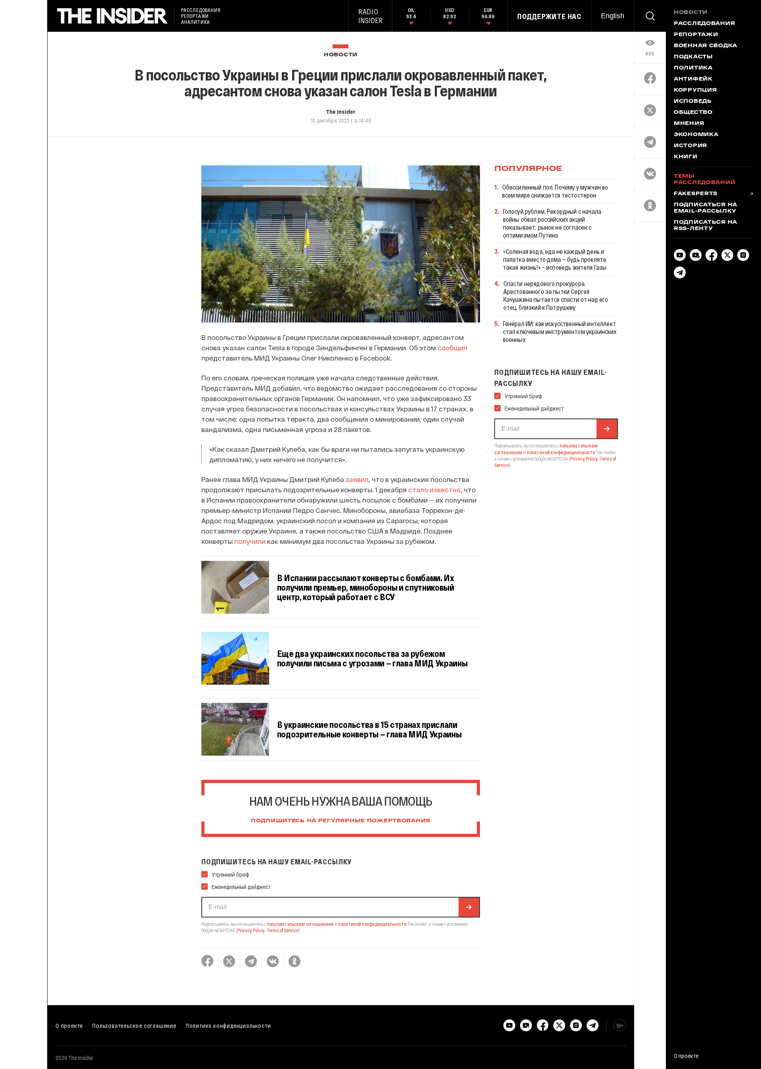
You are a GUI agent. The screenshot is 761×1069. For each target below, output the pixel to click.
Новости (341, 55)
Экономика (696, 134)
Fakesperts (695, 194)
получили (250, 541)
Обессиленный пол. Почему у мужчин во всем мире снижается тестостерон (555, 191)
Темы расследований (704, 179)
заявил (357, 479)
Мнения (689, 123)
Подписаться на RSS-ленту (705, 225)
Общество (693, 112)
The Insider (341, 111)
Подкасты (693, 57)
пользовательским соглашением (300, 924)
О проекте (69, 1025)
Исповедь (693, 101)
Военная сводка (705, 46)
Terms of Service (282, 930)
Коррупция (695, 90)
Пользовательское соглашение (134, 1025)
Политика (693, 68)
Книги (686, 157)
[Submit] (469, 907)
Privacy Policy (251, 930)
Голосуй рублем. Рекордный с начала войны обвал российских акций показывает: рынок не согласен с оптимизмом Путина (552, 223)
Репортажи (696, 35)
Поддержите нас (549, 16)
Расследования (704, 23)
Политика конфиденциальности (228, 1025)
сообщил (452, 347)
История (690, 146)
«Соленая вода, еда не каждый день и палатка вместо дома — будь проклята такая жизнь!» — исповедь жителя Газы (555, 259)
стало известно (434, 489)
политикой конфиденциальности (372, 924)
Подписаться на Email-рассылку (705, 208)
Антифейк (693, 79)
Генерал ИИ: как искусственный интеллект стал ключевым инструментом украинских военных (560, 331)
